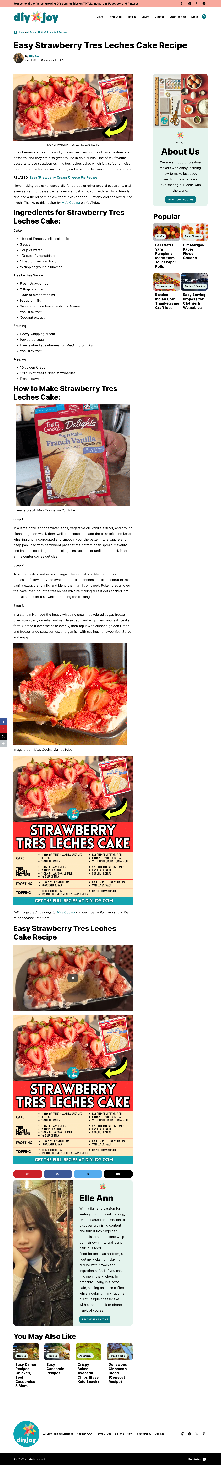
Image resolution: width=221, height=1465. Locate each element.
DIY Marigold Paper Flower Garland (194, 251)
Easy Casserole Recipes (55, 1368)
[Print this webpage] (3, 743)
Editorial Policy (123, 1433)
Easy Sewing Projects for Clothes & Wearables (194, 301)
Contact (159, 1433)
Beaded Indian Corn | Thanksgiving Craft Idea (167, 301)
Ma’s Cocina (71, 203)
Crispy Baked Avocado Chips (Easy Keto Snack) (88, 1373)
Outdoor (159, 16)
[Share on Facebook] (3, 721)
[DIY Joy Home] (36, 16)
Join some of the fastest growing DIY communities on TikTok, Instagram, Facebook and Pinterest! (76, 3)
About (194, 16)
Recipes (131, 16)
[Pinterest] (204, 3)
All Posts (31, 32)
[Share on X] (3, 736)
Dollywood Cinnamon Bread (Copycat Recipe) (118, 1373)
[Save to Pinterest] (3, 728)
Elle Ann (34, 56)
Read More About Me (95, 1319)
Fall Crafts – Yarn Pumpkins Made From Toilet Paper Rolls (165, 255)
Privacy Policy (143, 1433)
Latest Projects (177, 16)
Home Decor (115, 16)
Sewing (145, 16)
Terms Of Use (103, 1433)
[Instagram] (182, 3)
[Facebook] (189, 3)
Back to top (194, 1459)
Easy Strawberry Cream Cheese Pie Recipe (63, 177)
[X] (196, 3)
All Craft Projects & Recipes (52, 32)
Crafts (100, 16)
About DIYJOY (85, 1433)
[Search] (204, 16)
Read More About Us (180, 199)
